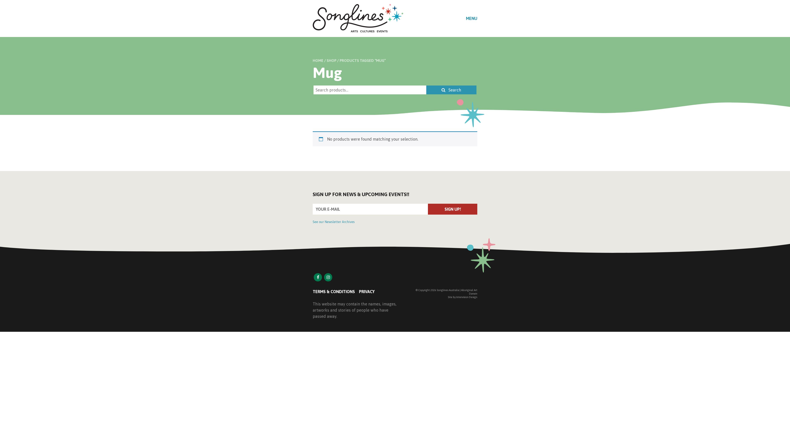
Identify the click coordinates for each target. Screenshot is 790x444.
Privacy (367, 291)
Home (318, 60)
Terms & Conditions (334, 291)
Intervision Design (466, 297)
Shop (331, 60)
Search (454, 90)
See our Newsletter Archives (334, 222)
